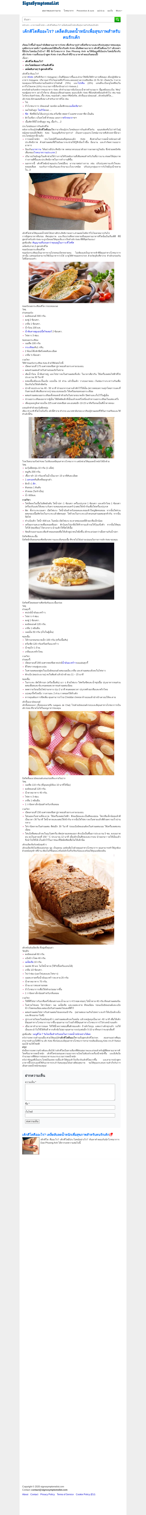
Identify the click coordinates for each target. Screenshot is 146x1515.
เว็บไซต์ (29, 1112)
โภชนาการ (69, 11)
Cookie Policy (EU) (85, 1494)
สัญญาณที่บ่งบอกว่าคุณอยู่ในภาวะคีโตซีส (53, 242)
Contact (34, 1494)
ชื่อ (27, 1104)
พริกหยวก (68, 118)
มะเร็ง (110, 11)
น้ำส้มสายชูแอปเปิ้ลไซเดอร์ (38, 331)
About (25, 1494)
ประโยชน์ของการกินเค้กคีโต (39, 65)
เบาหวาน (36, 149)
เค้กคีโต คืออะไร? (34, 61)
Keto (30, 77)
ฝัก (34, 483)
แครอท (30, 479)
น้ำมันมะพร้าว (69, 663)
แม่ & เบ (100, 11)
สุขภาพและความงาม (51, 11)
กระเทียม (29, 347)
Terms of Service (65, 1494)
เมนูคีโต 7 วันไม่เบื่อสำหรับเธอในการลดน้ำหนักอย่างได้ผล (62, 1034)
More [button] (118, 11)
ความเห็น (30, 1082)
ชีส (26, 114)
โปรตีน (81, 83)
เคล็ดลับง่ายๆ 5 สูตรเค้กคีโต (39, 69)
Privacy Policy (47, 1494)
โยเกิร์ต (41, 110)
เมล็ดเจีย (74, 106)
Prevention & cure (85, 11)
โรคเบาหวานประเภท (44, 152)
